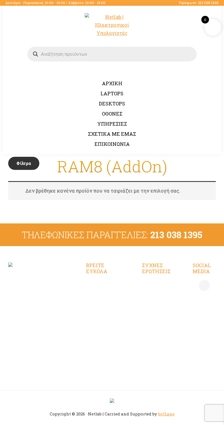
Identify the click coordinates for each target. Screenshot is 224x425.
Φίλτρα (23, 163)
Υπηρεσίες (98, 313)
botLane (166, 414)
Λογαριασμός (102, 284)
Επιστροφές (156, 340)
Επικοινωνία (101, 342)
